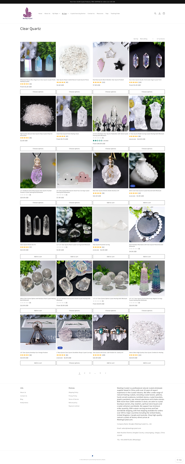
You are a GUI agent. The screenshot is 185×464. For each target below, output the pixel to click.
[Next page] (105, 373)
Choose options (38, 92)
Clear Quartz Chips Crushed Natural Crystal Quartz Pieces (73, 80)
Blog (21, 399)
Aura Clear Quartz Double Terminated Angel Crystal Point (145, 80)
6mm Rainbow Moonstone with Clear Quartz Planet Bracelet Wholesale (146, 245)
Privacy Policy (73, 396)
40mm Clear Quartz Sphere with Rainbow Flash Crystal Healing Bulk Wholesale (38, 299)
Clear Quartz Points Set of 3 (28, 244)
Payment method (74, 406)
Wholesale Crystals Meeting (89, 459)
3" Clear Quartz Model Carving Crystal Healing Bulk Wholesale (146, 134)
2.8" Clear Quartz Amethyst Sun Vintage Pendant (34, 352)
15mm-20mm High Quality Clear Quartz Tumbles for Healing (146, 352)
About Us (23, 392)
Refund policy (73, 402)
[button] (56, 13)
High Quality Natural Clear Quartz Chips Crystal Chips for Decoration (36, 134)
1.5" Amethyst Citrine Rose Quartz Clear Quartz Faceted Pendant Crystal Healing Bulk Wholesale (35, 191)
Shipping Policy (73, 392)
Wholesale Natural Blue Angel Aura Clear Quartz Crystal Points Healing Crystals (38, 80)
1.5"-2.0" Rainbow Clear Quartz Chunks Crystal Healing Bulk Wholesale (73, 299)
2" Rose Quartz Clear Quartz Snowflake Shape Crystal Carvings (74, 352)
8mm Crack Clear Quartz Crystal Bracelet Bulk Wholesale (145, 190)
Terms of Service (74, 399)
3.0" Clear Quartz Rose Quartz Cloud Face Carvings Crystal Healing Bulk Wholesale (73, 191)
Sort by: (136, 39)
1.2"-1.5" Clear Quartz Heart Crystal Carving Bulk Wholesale (73, 244)
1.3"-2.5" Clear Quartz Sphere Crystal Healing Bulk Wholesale (110, 298)
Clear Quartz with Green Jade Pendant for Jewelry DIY (108, 352)
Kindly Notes (24, 402)
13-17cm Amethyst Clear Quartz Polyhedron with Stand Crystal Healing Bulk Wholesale (110, 134)
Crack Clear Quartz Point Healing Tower (68, 134)
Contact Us (23, 396)
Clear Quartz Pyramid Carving (101, 244)
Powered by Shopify (100, 459)
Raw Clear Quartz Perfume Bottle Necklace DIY (106, 190)
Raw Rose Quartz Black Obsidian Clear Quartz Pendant (108, 80)
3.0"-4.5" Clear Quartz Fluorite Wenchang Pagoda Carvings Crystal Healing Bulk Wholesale (145, 299)
